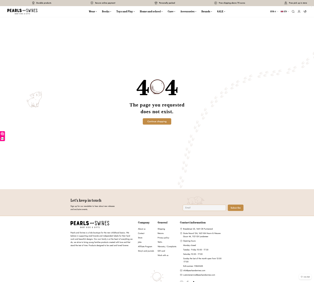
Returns (161, 233)
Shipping (161, 228)
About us (141, 228)
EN (285, 11)
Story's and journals (146, 250)
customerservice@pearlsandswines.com (199, 274)
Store (140, 237)
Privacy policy (163, 237)
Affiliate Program (145, 246)
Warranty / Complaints (167, 246)
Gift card (161, 250)
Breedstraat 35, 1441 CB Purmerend (198, 228)
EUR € (273, 11)
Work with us (163, 255)
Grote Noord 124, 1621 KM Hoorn (197, 233)
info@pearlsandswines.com (194, 270)
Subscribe (236, 207)
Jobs (139, 242)
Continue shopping (157, 121)
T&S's (160, 242)
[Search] (293, 11)
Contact (141, 233)
